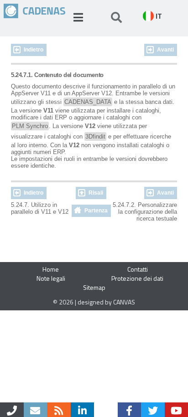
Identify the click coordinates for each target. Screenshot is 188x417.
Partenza (96, 210)
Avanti (165, 49)
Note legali (51, 278)
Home (50, 269)
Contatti (137, 269)
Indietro (33, 49)
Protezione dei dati (137, 278)
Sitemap (94, 287)
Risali (96, 193)
